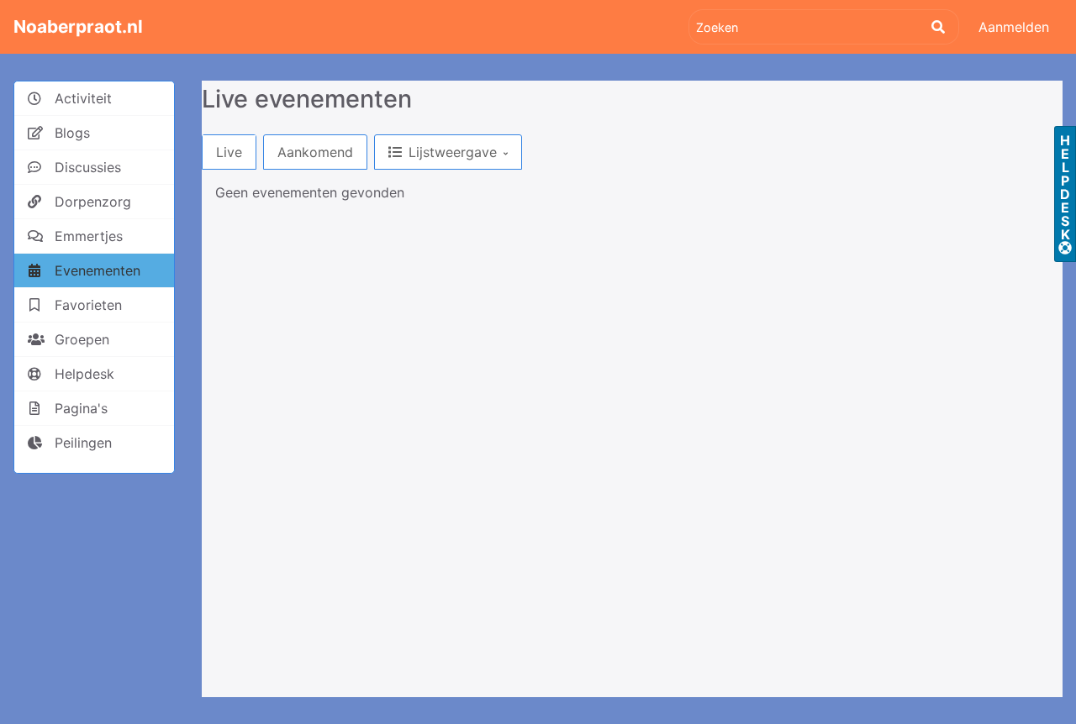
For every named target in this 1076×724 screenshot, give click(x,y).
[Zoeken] (938, 27)
